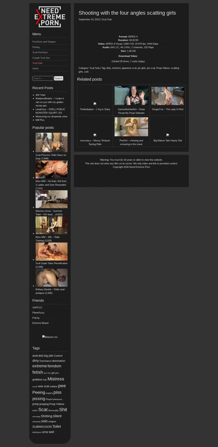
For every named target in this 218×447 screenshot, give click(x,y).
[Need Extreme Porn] (50, 26)
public (35, 410)
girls (57, 373)
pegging (49, 393)
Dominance (46, 361)
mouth (34, 387)
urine (45, 432)
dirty (35, 360)
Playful (49, 399)
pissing (38, 398)
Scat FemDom (40, 52)
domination (58, 360)
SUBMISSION (42, 426)
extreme (39, 366)
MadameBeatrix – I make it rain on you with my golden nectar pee (50, 102)
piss (57, 392)
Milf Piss (40, 120)
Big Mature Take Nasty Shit (168, 140)
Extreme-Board (40, 323)
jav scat (151, 68)
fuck (45, 373)
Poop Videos (56, 404)
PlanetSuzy (38, 312)
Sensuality (53, 410)
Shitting (46, 416)
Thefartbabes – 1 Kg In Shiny (95, 109)
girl (53, 372)
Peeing (36, 47)
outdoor (54, 386)
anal (35, 355)
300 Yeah (40, 95)
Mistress (56, 378)
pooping (44, 404)
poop (35, 404)
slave (57, 416)
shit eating (36, 417)
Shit (63, 409)
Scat (43, 409)
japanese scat (129, 68)
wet (51, 432)
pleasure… (58, 399)
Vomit (35, 68)
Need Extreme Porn (139, 167)
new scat (43, 386)
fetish (37, 372)
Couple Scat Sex (41, 57)
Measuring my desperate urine (51, 116)
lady (45, 379)
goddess (37, 379)
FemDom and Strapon (44, 41)
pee (62, 385)
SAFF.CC (37, 307)
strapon (52, 421)
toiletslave (36, 432)
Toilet (56, 426)
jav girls (142, 68)
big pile (48, 355)
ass (40, 355)
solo (44, 421)
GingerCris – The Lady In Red (167, 109)
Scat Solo (37, 63)
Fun (49, 373)
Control (58, 355)
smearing (36, 422)
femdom (54, 366)
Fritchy (36, 317)
